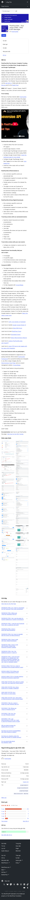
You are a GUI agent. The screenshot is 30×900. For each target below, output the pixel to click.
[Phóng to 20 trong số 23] (26, 534)
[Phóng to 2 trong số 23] (12, 453)
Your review (4, 821)
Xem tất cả (26, 821)
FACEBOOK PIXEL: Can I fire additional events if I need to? (9, 652)
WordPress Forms (16, 331)
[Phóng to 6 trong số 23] (12, 480)
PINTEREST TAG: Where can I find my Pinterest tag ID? (8, 709)
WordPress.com (6, 867)
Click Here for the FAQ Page (8, 603)
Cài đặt (5, 48)
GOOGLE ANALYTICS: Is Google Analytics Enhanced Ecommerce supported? (12, 677)
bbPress (4, 872)
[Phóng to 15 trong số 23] (26, 442)
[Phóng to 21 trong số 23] (26, 541)
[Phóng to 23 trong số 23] (26, 590)
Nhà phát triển (6, 51)
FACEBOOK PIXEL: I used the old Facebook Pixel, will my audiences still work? (12, 624)
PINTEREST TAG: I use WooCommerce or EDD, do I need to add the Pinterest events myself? (10, 720)
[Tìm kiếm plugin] (16, 11)
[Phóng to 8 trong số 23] (12, 493)
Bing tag (3, 85)
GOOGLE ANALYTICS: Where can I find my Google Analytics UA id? (10, 672)
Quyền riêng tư (5, 851)
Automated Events (15, 334)
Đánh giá (5, 44)
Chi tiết (4, 40)
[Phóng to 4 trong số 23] (12, 466)
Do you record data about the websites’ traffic (8, 742)
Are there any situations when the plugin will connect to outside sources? (11, 736)
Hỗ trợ (4, 55)
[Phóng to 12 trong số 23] (12, 521)
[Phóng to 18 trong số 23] (26, 497)
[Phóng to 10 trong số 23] (12, 509)
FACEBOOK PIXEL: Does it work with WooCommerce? (8, 629)
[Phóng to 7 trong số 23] (12, 487)
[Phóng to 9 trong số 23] (12, 503)
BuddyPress (5, 874)
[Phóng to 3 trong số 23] (12, 458)
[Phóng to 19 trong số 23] (26, 527)
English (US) (26, 781)
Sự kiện (18, 858)
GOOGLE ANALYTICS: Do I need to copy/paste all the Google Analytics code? (12, 666)
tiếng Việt (7, 881)
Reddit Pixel (15, 85)
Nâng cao (3, 797)
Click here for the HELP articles (15, 434)
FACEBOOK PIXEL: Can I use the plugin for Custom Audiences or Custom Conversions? (12, 619)
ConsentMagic (19, 285)
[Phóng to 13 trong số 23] (12, 528)
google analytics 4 (24, 785)
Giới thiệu (3, 843)
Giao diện (18, 846)
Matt (3, 870)
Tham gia (18, 855)
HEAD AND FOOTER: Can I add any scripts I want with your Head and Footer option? (12, 682)
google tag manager (24, 790)
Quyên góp (19, 860)
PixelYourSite (15, 31)
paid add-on (8, 83)
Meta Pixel (26, 793)
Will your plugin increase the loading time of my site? (8, 726)
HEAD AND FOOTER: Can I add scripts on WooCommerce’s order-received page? (12, 698)
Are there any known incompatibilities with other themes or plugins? (11, 731)
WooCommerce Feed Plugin (8, 363)
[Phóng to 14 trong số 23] (12, 539)
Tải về (3, 35)
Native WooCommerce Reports (19, 337)
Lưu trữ (3, 848)
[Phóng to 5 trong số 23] (12, 473)
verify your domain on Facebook (17, 321)
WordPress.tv (5, 862)
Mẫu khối (18, 851)
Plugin (17, 848)
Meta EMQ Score (17, 328)
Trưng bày (18, 843)
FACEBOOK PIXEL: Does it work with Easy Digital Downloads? (9, 640)
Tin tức (3, 846)
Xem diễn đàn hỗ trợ (6, 835)
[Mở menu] (28, 2)
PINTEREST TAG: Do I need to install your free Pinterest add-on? (10, 703)
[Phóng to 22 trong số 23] (26, 549)
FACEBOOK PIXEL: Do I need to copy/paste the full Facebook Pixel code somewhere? (12, 608)
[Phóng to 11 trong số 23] (12, 515)
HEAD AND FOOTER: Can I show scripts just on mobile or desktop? (10, 687)
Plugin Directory (5, 6)
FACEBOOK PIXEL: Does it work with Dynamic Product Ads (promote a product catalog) (9, 646)
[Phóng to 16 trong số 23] (26, 477)
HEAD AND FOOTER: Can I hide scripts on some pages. (8, 693)
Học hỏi (3, 855)
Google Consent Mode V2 (19, 325)
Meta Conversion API (18, 793)
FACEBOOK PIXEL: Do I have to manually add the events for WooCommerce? (12, 635)
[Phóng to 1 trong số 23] (12, 442)
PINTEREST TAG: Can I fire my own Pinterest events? (8, 714)
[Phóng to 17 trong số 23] (26, 493)
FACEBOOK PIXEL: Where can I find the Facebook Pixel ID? (9, 613)
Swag (18, 862)
